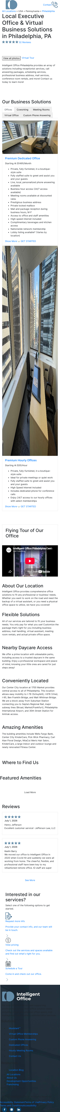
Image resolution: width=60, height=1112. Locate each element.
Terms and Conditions (11, 1105)
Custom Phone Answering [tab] (37, 115)
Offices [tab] (8, 109)
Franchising (13, 1084)
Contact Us (15, 1055)
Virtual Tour (28, 57)
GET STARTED (28, 241)
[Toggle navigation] (4, 4)
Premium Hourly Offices (21, 460)
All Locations (9, 11)
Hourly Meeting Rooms (21, 1050)
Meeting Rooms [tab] (41, 109)
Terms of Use (32, 1102)
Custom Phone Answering (22, 1039)
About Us (12, 1077)
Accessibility (29, 1105)
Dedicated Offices (18, 1044)
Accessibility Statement (12, 1102)
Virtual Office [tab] (11, 115)
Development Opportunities (21, 1081)
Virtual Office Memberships (23, 1033)
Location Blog (16, 1070)
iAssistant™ (15, 1028)
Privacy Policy (46, 1102)
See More (30, 880)
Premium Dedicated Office (22, 158)
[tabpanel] (30, 315)
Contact (47, 4)
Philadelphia (48, 11)
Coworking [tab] (22, 109)
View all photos (11, 58)
